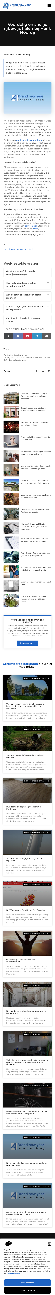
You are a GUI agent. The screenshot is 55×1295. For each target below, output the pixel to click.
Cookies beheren (28, 1290)
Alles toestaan (27, 1283)
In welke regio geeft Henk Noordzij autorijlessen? (27, 308)
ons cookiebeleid (13, 1273)
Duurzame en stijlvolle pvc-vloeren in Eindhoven (23, 808)
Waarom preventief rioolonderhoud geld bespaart (25, 756)
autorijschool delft (12, 357)
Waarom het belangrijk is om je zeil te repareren (24, 859)
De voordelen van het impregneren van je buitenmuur (26, 1012)
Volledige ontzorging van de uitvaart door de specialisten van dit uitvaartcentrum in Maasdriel (27, 1062)
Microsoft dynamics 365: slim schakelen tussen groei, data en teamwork (34, 526)
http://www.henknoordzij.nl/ (18, 249)
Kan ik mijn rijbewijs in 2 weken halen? (27, 320)
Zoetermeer (31, 226)
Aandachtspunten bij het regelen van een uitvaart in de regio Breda (26, 1213)
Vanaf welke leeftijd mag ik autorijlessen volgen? (27, 273)
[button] (49, 1244)
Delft (35, 229)
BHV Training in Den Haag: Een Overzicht (26, 910)
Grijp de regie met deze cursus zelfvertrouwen (20, 960)
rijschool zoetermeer (17, 360)
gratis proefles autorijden (29, 140)
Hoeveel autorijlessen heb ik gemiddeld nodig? (27, 285)
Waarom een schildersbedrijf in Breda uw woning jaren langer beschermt (34, 396)
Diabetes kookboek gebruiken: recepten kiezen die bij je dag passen (34, 599)
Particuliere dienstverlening (17, 54)
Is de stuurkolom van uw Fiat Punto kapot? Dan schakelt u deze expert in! (26, 1112)
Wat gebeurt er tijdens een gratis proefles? (27, 296)
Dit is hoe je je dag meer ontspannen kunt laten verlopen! (26, 1164)
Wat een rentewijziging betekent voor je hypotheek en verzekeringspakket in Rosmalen (25, 706)
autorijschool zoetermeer (31, 357)
